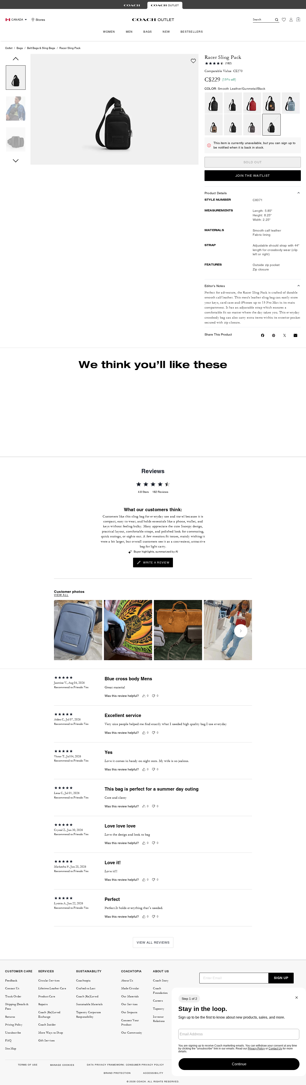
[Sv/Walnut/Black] (271, 103)
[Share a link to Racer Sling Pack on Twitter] (284, 335)
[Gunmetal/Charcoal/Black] (233, 125)
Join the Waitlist (252, 175)
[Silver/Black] (233, 103)
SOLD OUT (253, 162)
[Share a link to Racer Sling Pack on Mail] (295, 335)
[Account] (291, 19)
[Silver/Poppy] (252, 103)
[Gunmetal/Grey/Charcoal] (252, 125)
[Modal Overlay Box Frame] (239, 1032)
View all (61, 621)
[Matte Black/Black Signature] (214, 103)
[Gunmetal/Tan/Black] (214, 125)
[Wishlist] (284, 19)
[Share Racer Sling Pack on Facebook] (262, 335)
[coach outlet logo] (153, 19)
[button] (15, 78)
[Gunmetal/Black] (271, 125)
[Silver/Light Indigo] (291, 103)
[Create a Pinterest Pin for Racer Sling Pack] (273, 335)
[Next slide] (262, 409)
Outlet (8, 48)
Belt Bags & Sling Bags (41, 48)
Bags (20, 48)
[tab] (132, 5)
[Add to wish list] (193, 60)
